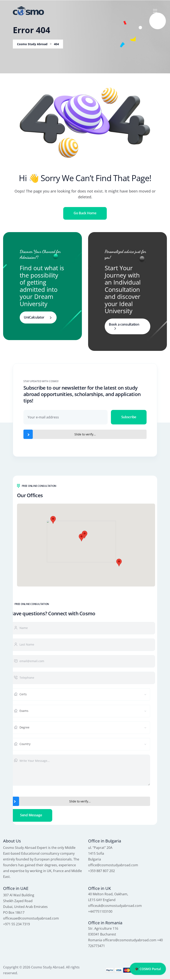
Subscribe (128, 417)
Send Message (31, 815)
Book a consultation (124, 324)
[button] (81, 537)
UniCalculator (34, 317)
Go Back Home (85, 213)
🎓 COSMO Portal (148, 969)
